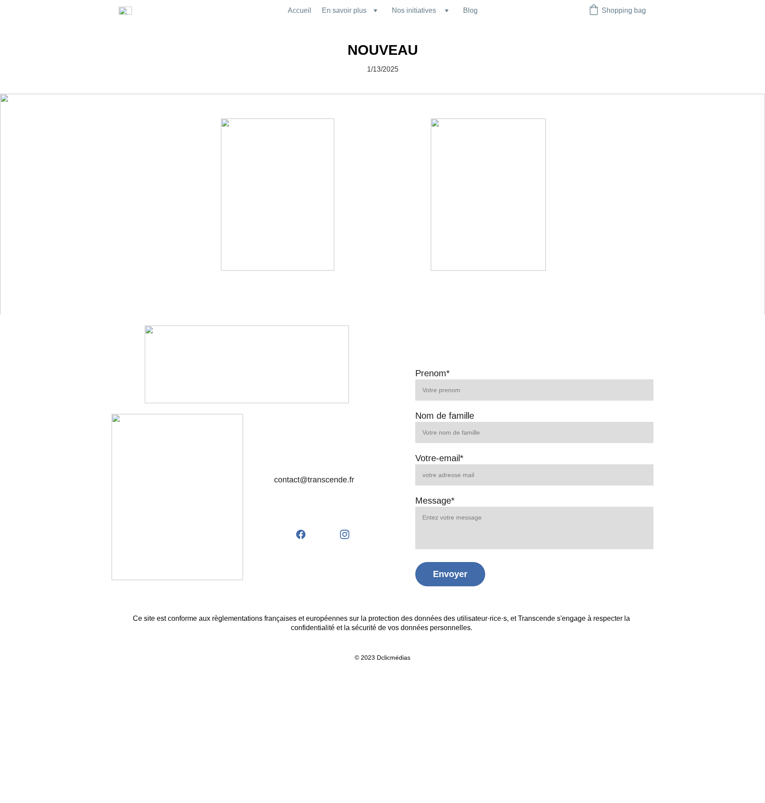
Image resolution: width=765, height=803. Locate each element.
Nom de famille (444, 416)
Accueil (299, 10)
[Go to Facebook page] (305, 534)
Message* (435, 500)
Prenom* (432, 373)
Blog (470, 10)
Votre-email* (439, 458)
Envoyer (450, 574)
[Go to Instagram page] (344, 534)
